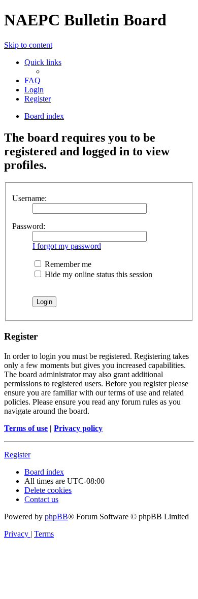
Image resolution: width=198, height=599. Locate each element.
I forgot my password (66, 246)
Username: (29, 198)
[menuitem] (32, 80)
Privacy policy (78, 428)
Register (17, 454)
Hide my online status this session (97, 274)
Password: (28, 226)
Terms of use (26, 428)
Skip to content (28, 45)
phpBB (56, 516)
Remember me (67, 264)
